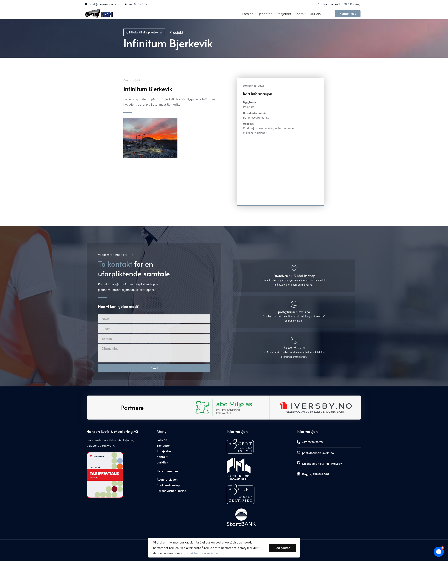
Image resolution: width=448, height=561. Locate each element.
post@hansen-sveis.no (294, 312)
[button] (282, 548)
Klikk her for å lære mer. (203, 553)
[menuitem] (247, 13)
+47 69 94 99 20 (294, 348)
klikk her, (320, 352)
